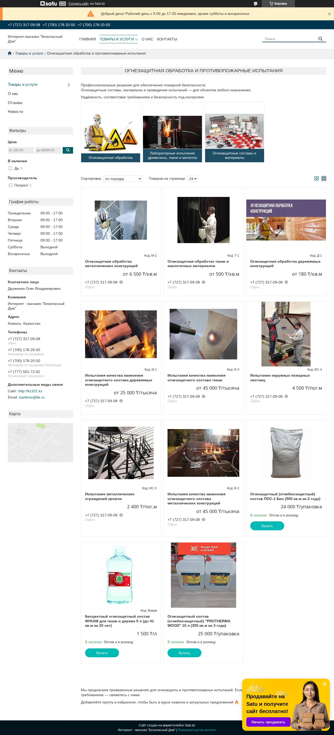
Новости (15, 111)
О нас (147, 39)
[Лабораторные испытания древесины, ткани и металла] (172, 132)
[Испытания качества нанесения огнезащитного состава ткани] (203, 334)
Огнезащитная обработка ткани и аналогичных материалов (198, 263)
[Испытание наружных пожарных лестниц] (286, 334)
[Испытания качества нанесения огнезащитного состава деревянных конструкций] (121, 334)
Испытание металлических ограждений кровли (110, 496)
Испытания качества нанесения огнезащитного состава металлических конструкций (196, 498)
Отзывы (15, 102)
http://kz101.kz (30, 391)
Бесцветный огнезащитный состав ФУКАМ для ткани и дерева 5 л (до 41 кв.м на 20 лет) (119, 621)
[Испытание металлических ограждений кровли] (121, 452)
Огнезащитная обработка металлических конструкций (111, 263)
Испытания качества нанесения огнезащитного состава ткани (196, 377)
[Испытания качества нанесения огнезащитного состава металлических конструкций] (203, 452)
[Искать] (320, 39)
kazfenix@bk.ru (32, 397)
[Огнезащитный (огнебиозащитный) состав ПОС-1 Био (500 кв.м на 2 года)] (286, 452)
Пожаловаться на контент (197, 730)
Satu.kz (190, 725)
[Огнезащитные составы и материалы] (234, 132)
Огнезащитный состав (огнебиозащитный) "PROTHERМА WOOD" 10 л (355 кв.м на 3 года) (199, 621)
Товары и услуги (117, 39)
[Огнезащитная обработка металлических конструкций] (121, 220)
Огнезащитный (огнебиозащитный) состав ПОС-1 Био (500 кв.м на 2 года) (285, 496)
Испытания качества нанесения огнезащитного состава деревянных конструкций (118, 380)
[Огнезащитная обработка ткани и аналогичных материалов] (203, 220)
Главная (87, 39)
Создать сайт (79, 3)
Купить (267, 526)
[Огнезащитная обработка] (110, 132)
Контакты (167, 39)
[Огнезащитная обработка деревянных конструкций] (286, 220)
